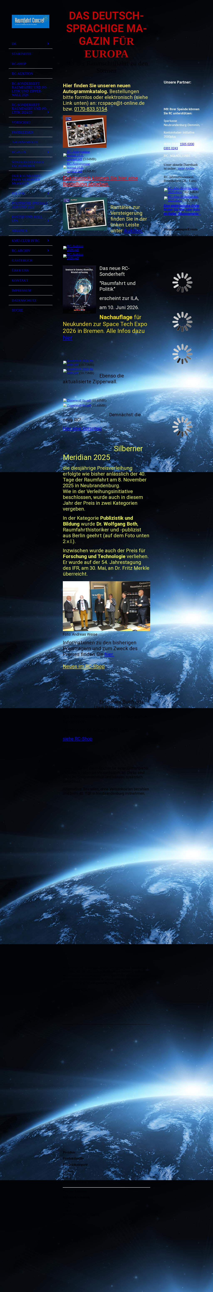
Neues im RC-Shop (84, 666)
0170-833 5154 (90, 109)
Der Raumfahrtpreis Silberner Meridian (27, 179)
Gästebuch (22, 260)
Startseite (21, 54)
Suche (17, 310)
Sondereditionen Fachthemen (28, 164)
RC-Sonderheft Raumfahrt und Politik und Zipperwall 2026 (29, 89)
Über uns (20, 270)
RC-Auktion (22, 73)
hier (67, 337)
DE (14, 44)
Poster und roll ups (27, 218)
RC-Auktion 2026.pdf (75, 248)
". (182, 209)
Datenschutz (24, 300)
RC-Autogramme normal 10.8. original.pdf (78, 155)
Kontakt (20, 280)
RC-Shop (19, 64)
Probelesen (22, 132)
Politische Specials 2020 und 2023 (30, 205)
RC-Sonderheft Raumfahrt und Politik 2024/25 (29, 108)
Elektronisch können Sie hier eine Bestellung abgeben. (100, 181)
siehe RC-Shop (77, 738)
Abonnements (25, 142)
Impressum (21, 290)
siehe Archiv (185, 168)
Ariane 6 (19, 230)
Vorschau (21, 122)
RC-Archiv (21, 250)
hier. (109, 654)
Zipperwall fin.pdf (79, 400)
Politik (18, 193)
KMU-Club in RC (26, 240)
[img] (30, 21)
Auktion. (133, 231)
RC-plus (19, 152)
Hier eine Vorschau (82, 428)
